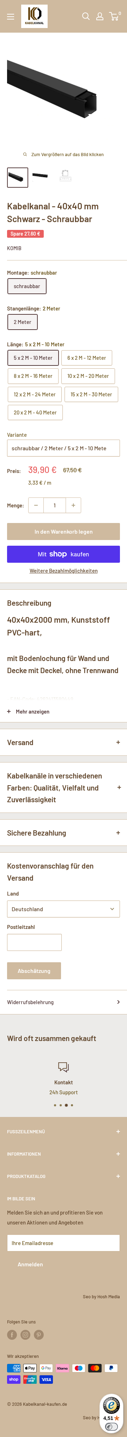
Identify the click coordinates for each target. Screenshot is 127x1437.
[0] (114, 16)
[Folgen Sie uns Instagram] (25, 1335)
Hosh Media (108, 1296)
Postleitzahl (21, 927)
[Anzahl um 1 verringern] (36, 505)
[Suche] (86, 16)
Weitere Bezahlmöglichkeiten (64, 570)
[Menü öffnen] (10, 17)
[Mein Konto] (99, 16)
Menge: (15, 505)
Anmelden (30, 1264)
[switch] (111, 1427)
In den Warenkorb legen (64, 531)
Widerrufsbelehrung (30, 1002)
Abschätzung (34, 970)
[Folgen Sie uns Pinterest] (39, 1335)
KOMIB (14, 248)
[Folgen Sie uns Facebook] (12, 1335)
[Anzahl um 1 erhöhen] (73, 505)
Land (13, 893)
